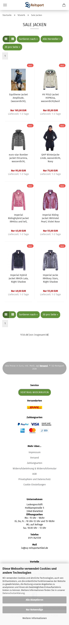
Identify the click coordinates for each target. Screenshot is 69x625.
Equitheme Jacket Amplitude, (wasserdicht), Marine (18, 98)
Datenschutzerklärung (14, 593)
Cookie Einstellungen (34, 484)
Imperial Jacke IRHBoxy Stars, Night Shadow (50, 278)
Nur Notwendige (34, 609)
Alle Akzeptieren (34, 599)
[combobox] (28, 39)
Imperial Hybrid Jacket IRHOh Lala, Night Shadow (18, 278)
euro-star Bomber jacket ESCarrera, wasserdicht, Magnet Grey (18, 158)
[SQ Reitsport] (34, 5)
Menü (5, 5)
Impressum (35, 452)
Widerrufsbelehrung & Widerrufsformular (34, 468)
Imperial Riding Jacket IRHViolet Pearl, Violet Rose (50, 218)
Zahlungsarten (34, 463)
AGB (34, 474)
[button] (6, 39)
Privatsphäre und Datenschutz (34, 479)
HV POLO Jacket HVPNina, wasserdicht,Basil (50, 98)
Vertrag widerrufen (34, 392)
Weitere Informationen (34, 618)
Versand (34, 457)
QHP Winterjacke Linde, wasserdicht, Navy (50, 158)
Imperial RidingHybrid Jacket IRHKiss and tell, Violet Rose (18, 218)
